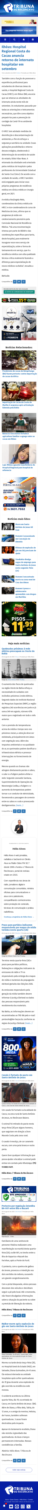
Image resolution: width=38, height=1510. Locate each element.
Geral (17, 1081)
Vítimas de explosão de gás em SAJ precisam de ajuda (25, 551)
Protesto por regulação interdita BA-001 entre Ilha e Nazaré (18, 1207)
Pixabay (22, 679)
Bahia (18, 73)
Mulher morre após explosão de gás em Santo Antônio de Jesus (18, 1325)
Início (7, 1499)
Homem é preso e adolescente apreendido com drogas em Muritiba (25, 592)
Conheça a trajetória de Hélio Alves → (19, 917)
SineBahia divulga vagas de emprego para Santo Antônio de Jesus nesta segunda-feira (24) (25, 565)
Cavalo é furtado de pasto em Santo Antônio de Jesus (17, 1076)
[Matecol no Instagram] (19, 300)
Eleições (18, 933)
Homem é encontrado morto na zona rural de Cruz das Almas (25, 580)
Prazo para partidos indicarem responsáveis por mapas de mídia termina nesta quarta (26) (19, 927)
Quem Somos (14, 1499)
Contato (30, 1499)
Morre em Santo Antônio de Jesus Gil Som (24, 527)
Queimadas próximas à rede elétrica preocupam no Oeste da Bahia (18, 651)
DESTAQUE (19, 1211)
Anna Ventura (12, 679)
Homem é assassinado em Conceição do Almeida (25, 539)
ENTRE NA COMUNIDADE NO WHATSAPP (19, 292)
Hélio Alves (23, 1499)
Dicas (17, 657)
